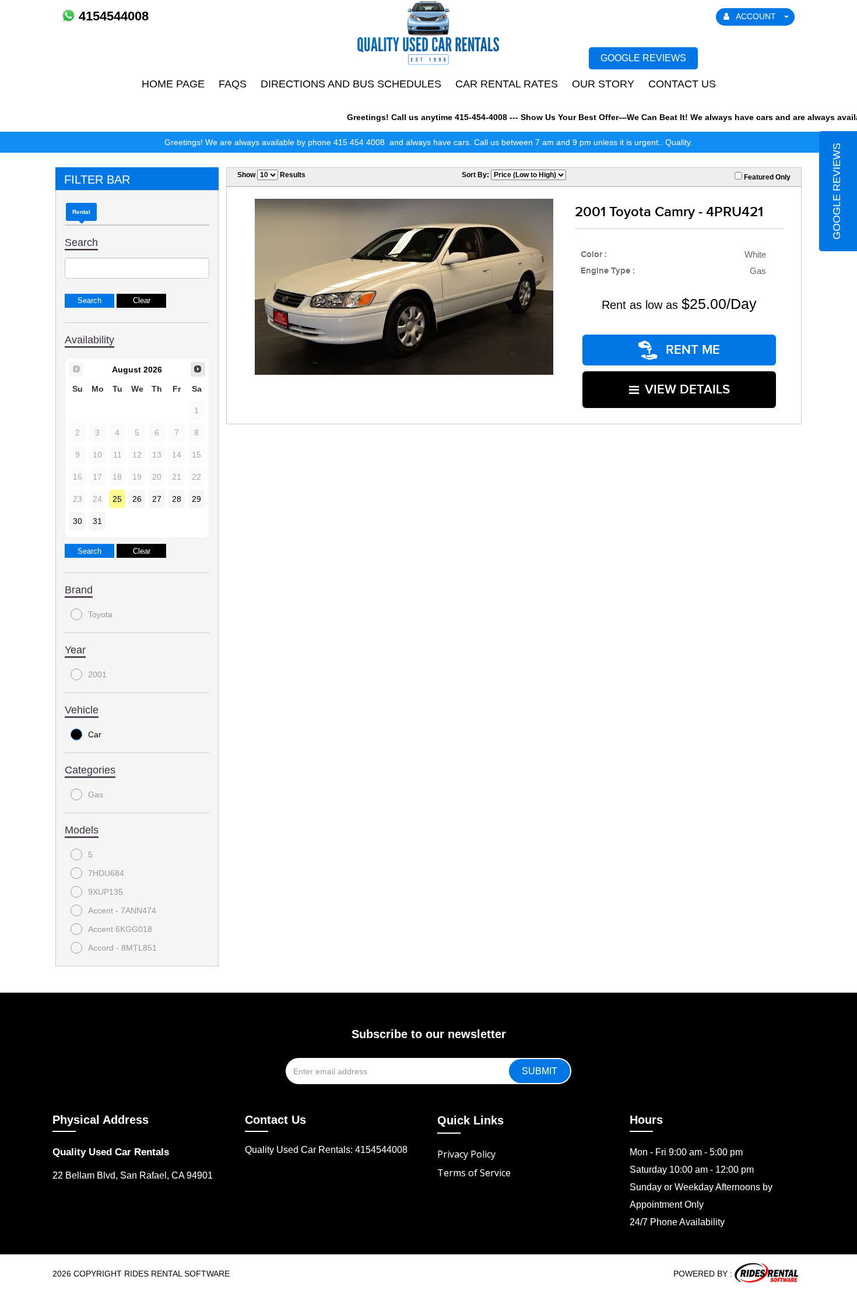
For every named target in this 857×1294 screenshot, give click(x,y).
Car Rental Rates (506, 84)
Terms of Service (474, 1172)
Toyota (100, 614)
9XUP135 (105, 891)
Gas (95, 794)
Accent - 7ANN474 (122, 910)
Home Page (173, 84)
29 (196, 499)
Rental (81, 212)
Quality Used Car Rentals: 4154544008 (326, 1150)
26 (137, 499)
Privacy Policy (466, 1154)
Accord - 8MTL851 (122, 947)
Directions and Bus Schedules (351, 84)
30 (77, 521)
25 (117, 499)
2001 (97, 674)
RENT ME (691, 350)
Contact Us (682, 84)
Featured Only (766, 177)
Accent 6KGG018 (120, 929)
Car (94, 734)
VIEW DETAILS (687, 390)
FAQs (233, 84)
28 (176, 499)
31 (97, 521)
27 (156, 499)
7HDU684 (106, 873)
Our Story (603, 84)
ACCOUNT (756, 16)
